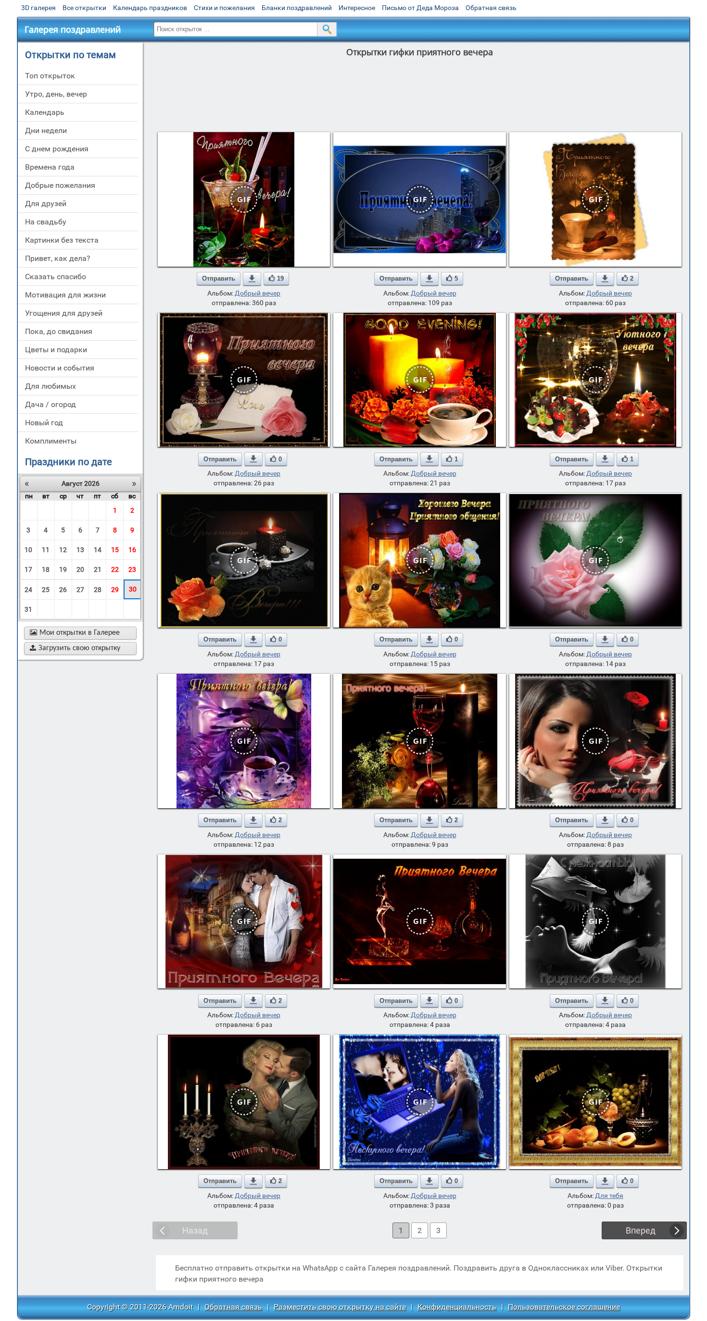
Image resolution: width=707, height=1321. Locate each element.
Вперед (641, 1230)
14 (97, 550)
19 (63, 569)
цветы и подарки (56, 349)
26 (63, 589)
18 (46, 569)
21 (97, 569)
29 (115, 589)
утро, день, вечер (56, 94)
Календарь (44, 112)
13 (80, 550)
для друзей (45, 203)
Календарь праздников (150, 8)
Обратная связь (491, 8)
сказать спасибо (55, 276)
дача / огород (50, 404)
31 (28, 609)
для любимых (50, 386)
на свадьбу (45, 221)
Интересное (357, 8)
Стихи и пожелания (224, 8)
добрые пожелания (60, 185)
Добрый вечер (257, 293)
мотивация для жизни (65, 294)
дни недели (46, 130)
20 (80, 569)
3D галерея (38, 8)
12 (63, 550)
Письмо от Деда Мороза (420, 8)
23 (132, 569)
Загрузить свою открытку (75, 648)
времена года (50, 167)
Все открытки (84, 8)
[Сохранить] (252, 278)
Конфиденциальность (456, 1306)
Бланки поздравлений (297, 8)
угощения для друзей (63, 313)
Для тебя (609, 1195)
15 (115, 550)
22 (115, 569)
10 (28, 550)
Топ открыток (50, 75)
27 (80, 589)
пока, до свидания (58, 331)
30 (133, 589)
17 (28, 569)
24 (28, 589)
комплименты (50, 440)
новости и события (59, 367)
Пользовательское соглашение (564, 1306)
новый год (44, 422)
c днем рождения (56, 148)
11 (46, 550)
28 (97, 589)
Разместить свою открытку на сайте (340, 1306)
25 (46, 589)
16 (132, 550)
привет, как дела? (57, 258)
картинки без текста (62, 240)
